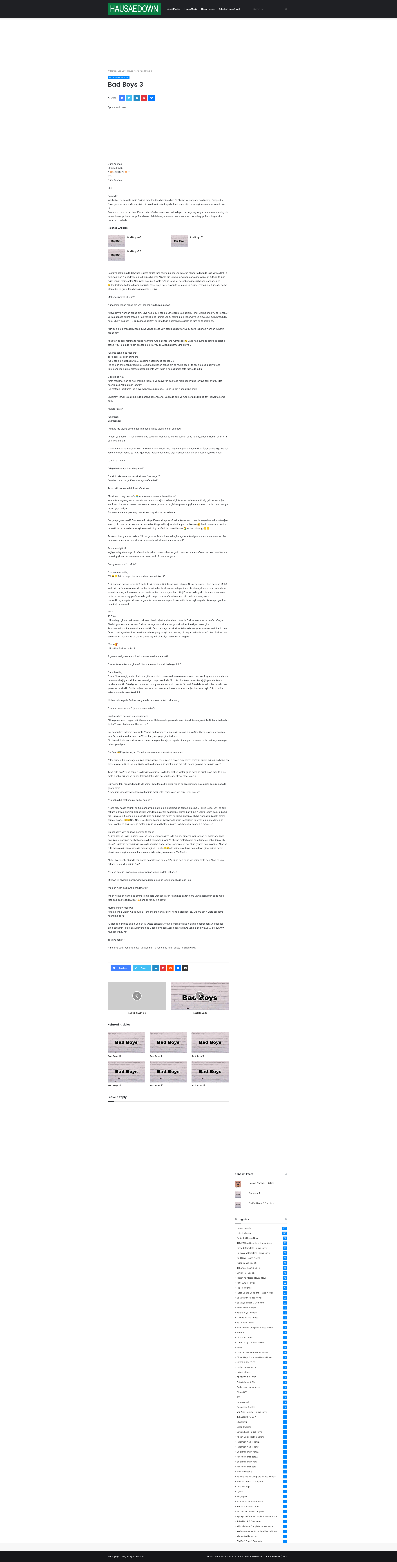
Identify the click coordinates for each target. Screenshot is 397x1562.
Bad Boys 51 (196, 237)
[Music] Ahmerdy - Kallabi (261, 1183)
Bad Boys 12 (198, 1056)
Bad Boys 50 (134, 251)
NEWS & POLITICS (246, 1362)
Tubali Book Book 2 (246, 1417)
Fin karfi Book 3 (244, 1471)
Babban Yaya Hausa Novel (250, 1501)
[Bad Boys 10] (126, 1071)
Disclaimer (257, 1556)
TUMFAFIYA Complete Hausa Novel (254, 1243)
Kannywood (243, 1402)
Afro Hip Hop (243, 1486)
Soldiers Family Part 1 (247, 1461)
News (239, 1347)
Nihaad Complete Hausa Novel (252, 1248)
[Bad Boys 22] (210, 1071)
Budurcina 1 (254, 1193)
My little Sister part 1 (247, 1466)
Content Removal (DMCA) (276, 1556)
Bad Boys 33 (114, 1056)
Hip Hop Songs (244, 1288)
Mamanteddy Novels (247, 1536)
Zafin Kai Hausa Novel (229, 9)
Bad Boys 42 (156, 1085)
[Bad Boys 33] (126, 1042)
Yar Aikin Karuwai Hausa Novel (252, 1412)
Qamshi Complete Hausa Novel (252, 1352)
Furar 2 (240, 1332)
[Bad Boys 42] (168, 1071)
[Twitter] (129, 98)
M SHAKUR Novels (246, 1283)
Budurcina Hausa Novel (248, 1387)
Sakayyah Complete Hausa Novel (253, 1253)
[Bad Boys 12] (210, 1042)
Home (113, 71)
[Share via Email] (185, 968)
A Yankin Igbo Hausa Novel (250, 1342)
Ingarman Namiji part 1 (248, 1447)
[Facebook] (122, 98)
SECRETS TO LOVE (246, 1377)
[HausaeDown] (134, 9)
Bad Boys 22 (198, 1085)
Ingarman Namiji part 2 (248, 1442)
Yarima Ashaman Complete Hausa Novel (257, 1531)
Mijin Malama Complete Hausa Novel (255, 1526)
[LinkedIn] (137, 98)
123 (238, 1397)
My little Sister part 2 (247, 1456)
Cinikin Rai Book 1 (245, 1337)
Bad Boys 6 (156, 1056)
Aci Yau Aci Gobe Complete (250, 1511)
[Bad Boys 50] (116, 255)
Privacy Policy (244, 1556)
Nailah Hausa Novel (246, 1367)
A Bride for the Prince (247, 1317)
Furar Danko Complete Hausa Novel (255, 1292)
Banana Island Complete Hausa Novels (256, 1476)
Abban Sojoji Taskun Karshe (250, 1437)
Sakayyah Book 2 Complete (250, 1302)
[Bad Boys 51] (179, 241)
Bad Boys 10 (114, 1085)
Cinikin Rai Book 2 (245, 1273)
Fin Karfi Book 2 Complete (250, 1481)
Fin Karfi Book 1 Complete (249, 1541)
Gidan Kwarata (244, 1427)
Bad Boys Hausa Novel (128, 71)
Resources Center (246, 1407)
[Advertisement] (198, 43)
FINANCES (242, 1392)
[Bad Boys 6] (168, 1042)
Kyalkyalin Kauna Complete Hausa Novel (257, 1516)
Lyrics (240, 1491)
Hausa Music (191, 9)
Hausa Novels (207, 9)
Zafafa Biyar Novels (247, 1312)
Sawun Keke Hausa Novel (249, 1432)
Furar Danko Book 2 (246, 1263)
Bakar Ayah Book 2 (246, 1322)
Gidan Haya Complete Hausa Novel (254, 1357)
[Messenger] (151, 98)
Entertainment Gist (246, 1382)
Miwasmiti (242, 1422)
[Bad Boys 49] (116, 241)
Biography (242, 1496)
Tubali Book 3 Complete (249, 1521)
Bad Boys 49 (134, 237)
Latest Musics (173, 9)
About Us (219, 1556)
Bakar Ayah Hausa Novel (249, 1297)
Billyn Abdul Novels (246, 1307)
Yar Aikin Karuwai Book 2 (249, 1506)
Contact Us (230, 1556)
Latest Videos (243, 1372)
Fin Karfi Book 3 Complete (261, 1203)
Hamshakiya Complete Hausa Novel (255, 1327)
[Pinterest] (144, 98)
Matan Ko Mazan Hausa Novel (252, 1278)
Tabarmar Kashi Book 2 (248, 1268)
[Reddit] (170, 968)
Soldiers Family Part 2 (248, 1452)
